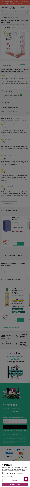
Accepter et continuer (15, 484)
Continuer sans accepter (7, 476)
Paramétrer (15, 480)
